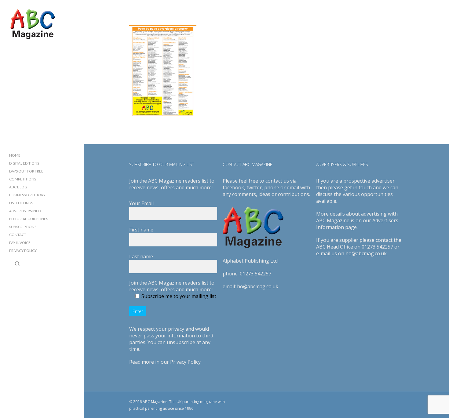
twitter (254, 187)
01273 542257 (255, 273)
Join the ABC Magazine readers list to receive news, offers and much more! (171, 286)
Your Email (141, 203)
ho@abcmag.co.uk (257, 286)
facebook (233, 187)
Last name (141, 256)
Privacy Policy (185, 361)
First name (141, 229)
